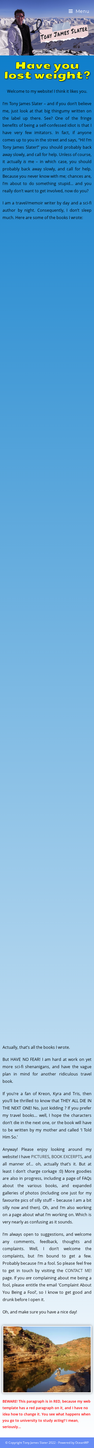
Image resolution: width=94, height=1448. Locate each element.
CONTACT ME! (78, 1270)
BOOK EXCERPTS (66, 1156)
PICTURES (40, 1156)
